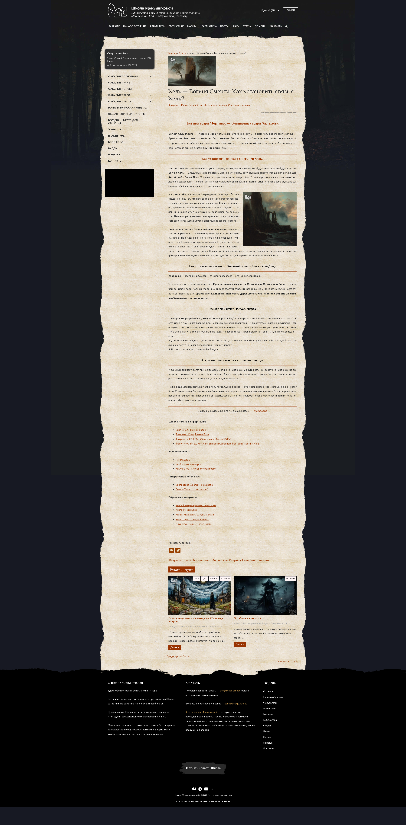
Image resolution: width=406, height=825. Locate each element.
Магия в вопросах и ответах (127, 107)
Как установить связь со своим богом (196, 468)
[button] (290, 10)
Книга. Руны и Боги (186, 510)
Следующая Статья (289, 661)
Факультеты (157, 26)
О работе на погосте (247, 618)
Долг (204, 578)
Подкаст (114, 154)
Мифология (210, 105)
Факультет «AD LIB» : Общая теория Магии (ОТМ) (203, 439)
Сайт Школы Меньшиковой (191, 430)
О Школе (114, 26)
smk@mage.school (230, 690)
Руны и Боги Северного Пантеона (224, 443)
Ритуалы (222, 105)
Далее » (174, 647)
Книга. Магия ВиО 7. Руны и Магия (195, 514)
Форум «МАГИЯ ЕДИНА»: (190, 443)
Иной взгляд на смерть (188, 464)
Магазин (192, 26)
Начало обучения (134, 26)
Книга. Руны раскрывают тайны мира (196, 505)
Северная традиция (239, 105)
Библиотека (209, 26)
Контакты (276, 26)
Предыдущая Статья (177, 656)
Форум (224, 26)
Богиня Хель (252, 443)
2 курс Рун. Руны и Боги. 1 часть (193, 524)
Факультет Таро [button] (119, 95)
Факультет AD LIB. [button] (120, 101)
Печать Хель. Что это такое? (192, 489)
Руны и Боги (260, 410)
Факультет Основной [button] (123, 76)
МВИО (183, 626)
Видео (112, 148)
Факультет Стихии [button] (120, 89)
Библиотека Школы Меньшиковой (195, 484)
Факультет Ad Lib (214, 626)
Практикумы (116, 136)
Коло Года (115, 142)
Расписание (176, 26)
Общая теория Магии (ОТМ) (126, 114)
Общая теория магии (251, 623)
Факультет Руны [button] (119, 82)
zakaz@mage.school (236, 703)
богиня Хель (196, 105)
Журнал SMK (116, 129)
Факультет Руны (177, 105)
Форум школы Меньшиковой (201, 712)
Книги (235, 26)
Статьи (247, 26)
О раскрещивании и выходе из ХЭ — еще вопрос (195, 620)
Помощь (260, 26)
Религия (214, 578)
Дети (196, 578)
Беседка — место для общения (123, 122)
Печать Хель (183, 459)
